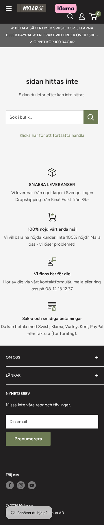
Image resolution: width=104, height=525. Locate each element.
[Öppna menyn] (9, 8)
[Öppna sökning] (70, 16)
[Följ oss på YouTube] (32, 485)
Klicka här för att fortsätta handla (52, 135)
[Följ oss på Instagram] (21, 485)
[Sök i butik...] (90, 117)
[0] (93, 16)
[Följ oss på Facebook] (10, 485)
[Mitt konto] (82, 16)
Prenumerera (28, 438)
